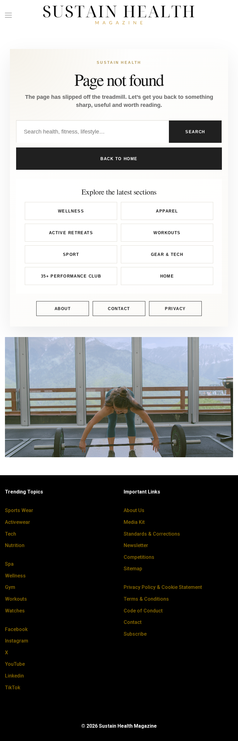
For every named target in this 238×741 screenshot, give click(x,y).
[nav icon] (8, 15)
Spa (9, 564)
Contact (119, 308)
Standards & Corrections (152, 534)
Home (167, 276)
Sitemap (133, 569)
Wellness (71, 211)
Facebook (16, 629)
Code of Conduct (143, 611)
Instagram (16, 641)
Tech (10, 534)
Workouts (166, 232)
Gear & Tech (167, 254)
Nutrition (14, 545)
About (63, 308)
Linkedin (14, 676)
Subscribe (135, 634)
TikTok (12, 688)
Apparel (167, 211)
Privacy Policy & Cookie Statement (163, 587)
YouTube (15, 664)
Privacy (175, 308)
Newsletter (136, 545)
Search (195, 131)
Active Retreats (71, 232)
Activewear (17, 522)
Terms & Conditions (146, 599)
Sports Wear (19, 510)
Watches (15, 611)
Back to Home (119, 158)
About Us (134, 510)
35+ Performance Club (71, 276)
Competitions (139, 557)
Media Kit (134, 522)
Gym (10, 587)
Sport (71, 254)
